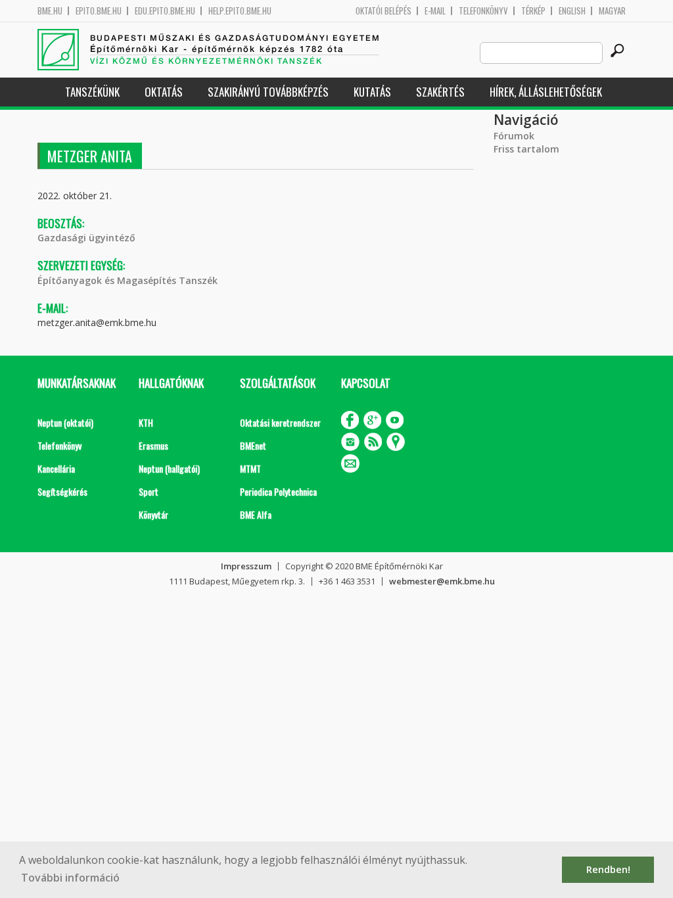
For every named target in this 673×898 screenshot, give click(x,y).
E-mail (435, 11)
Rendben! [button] (608, 869)
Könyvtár (153, 514)
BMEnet (253, 445)
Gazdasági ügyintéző (86, 237)
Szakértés (440, 91)
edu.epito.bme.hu (165, 11)
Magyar (612, 11)
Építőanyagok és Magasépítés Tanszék (127, 280)
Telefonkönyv (483, 11)
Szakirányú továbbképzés (268, 91)
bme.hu (49, 11)
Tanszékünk (92, 91)
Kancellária (56, 468)
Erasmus (153, 445)
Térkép (533, 11)
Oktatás (164, 91)
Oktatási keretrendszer (280, 422)
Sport (148, 491)
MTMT (250, 468)
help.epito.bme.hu (239, 11)
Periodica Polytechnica (278, 491)
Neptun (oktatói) (65, 422)
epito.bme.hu (99, 11)
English (572, 11)
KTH (146, 422)
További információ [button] (70, 877)
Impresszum (246, 566)
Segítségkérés (62, 491)
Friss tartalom (526, 149)
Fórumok (514, 136)
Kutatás (372, 91)
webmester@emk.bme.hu (442, 581)
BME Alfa (255, 514)
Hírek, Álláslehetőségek (546, 91)
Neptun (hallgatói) (169, 468)
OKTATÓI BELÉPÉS (383, 11)
